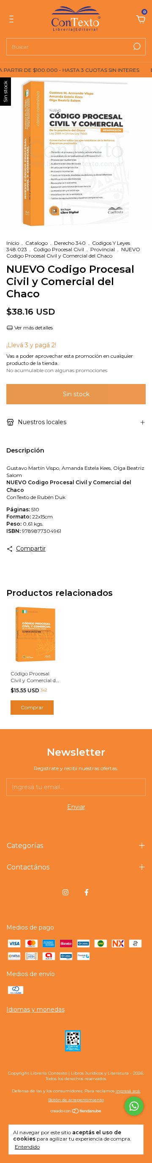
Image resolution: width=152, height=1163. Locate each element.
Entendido (27, 1147)
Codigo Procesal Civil (58, 249)
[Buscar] (136, 46)
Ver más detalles (33, 327)
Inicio (12, 243)
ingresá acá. (128, 1091)
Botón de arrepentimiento (76, 1100)
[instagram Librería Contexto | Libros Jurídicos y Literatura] (65, 892)
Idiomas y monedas (35, 1009)
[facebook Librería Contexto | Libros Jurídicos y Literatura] (86, 892)
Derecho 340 (70, 243)
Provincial (102, 249)
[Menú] (12, 20)
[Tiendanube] (76, 1112)
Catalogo (36, 243)
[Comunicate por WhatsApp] (134, 1106)
